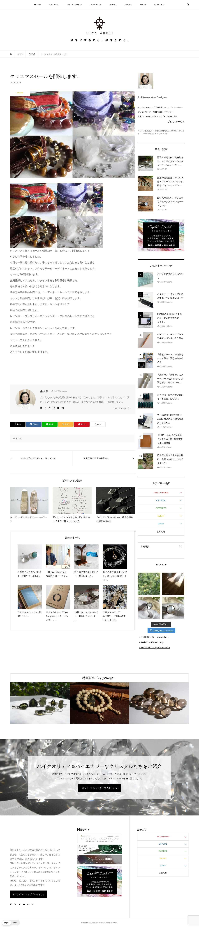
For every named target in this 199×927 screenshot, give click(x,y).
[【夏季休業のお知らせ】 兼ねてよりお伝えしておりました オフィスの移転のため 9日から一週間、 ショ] (173, 584)
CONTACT (159, 4)
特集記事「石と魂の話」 (99, 678)
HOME (37, 4)
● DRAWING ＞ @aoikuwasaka (154, 647)
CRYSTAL (54, 4)
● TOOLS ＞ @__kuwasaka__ (154, 637)
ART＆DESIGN (74, 4)
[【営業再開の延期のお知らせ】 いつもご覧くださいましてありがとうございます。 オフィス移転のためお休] (149, 584)
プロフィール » (175, 121)
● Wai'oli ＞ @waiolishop (151, 642)
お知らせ (161, 531)
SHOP (143, 4)
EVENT (113, 4)
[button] (11, 922)
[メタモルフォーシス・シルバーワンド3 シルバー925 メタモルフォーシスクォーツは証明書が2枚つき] (149, 608)
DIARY (128, 4)
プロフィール (120, 408)
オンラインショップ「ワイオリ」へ (99, 788)
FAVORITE (95, 4)
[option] (40, 703)
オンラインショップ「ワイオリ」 (28, 894)
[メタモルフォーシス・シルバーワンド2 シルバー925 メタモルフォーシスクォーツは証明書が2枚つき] (173, 608)
